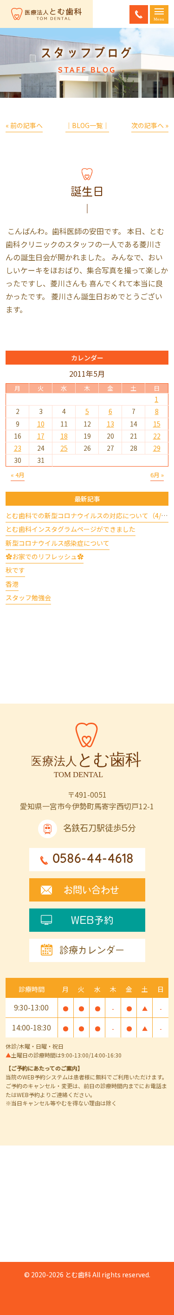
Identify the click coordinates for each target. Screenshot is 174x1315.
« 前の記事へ (24, 125)
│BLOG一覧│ (87, 125)
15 (157, 423)
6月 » (157, 474)
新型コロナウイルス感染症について (58, 543)
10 (41, 423)
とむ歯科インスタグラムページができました (70, 529)
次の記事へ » (149, 125)
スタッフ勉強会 (28, 597)
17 (41, 436)
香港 (12, 584)
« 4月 (18, 474)
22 (157, 436)
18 (64, 436)
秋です (15, 570)
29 (157, 448)
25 (64, 448)
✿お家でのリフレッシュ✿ (45, 556)
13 (110, 423)
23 (17, 448)
